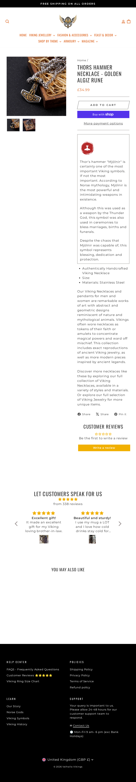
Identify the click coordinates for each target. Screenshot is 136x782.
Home (23, 35)
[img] (68, 499)
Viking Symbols (18, 718)
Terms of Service (82, 681)
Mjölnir (114, 162)
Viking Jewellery (40, 35)
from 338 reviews (68, 504)
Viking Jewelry (94, 399)
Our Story (14, 706)
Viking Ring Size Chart (23, 681)
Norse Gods (15, 712)
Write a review (104, 447)
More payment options (103, 123)
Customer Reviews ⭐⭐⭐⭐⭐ (29, 675)
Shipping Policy (81, 669)
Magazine (88, 41)
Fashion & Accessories (73, 35)
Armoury (70, 41)
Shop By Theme (48, 41)
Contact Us (81, 725)
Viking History (17, 724)
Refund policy (80, 687)
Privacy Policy (80, 675)
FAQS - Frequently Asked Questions (33, 669)
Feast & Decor (104, 35)
